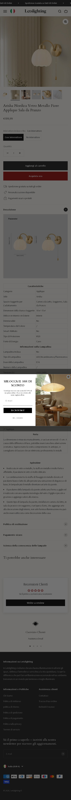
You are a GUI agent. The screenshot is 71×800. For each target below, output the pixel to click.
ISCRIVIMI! (18, 410)
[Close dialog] (68, 376)
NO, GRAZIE (18, 418)
